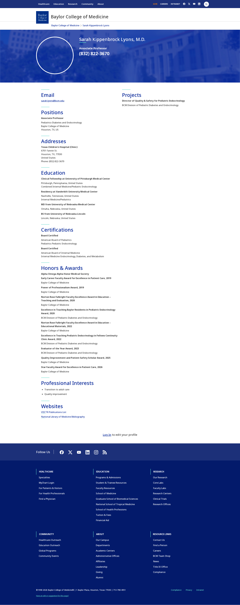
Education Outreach (49, 545)
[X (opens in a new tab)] (189, 4)
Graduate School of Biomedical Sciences (117, 498)
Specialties (44, 477)
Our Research (160, 477)
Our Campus (102, 539)
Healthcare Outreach (50, 539)
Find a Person (160, 545)
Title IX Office (160, 566)
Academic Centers (105, 550)
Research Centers (162, 493)
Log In (107, 435)
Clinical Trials (160, 498)
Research (72, 4)
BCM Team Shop (161, 555)
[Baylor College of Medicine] (42, 17)
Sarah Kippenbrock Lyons (96, 25)
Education (59, 4)
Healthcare (43, 4)
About (101, 4)
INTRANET (175, 4)
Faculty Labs (159, 488)
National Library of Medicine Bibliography (63, 416)
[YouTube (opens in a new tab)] (194, 4)
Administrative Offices (107, 555)
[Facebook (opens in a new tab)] (184, 4)
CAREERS (164, 4)
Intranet (200, 590)
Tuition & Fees (103, 514)
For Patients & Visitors (50, 488)
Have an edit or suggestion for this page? (52, 596)
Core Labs (158, 482)
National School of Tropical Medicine (115, 504)
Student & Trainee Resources (111, 482)
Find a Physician (47, 498)
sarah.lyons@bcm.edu (52, 100)
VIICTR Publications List (53, 412)
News (156, 561)
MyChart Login (46, 482)
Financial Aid (102, 520)
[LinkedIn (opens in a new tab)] (199, 4)
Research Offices (162, 504)
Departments (103, 545)
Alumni (99, 577)
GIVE (155, 4)
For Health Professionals (52, 493)
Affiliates (100, 561)
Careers (157, 550)
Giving (99, 572)
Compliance (159, 572)
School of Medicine (106, 493)
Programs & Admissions (108, 477)
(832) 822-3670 (94, 53)
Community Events (49, 555)
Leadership (101, 566)
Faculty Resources (105, 488)
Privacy (189, 590)
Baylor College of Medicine (65, 25)
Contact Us (159, 539)
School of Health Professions (111, 509)
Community (87, 4)
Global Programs (47, 550)
